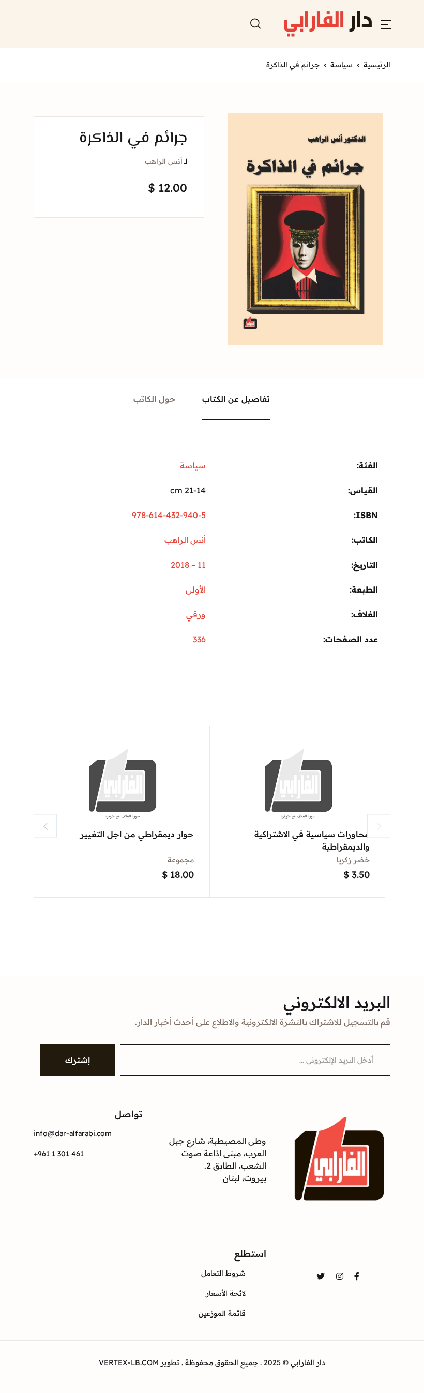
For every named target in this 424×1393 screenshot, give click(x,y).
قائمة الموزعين (222, 1313)
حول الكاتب (154, 398)
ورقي (196, 614)
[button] (386, 24)
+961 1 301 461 (59, 1153)
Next (378, 826)
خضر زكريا (353, 860)
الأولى (196, 589)
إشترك (77, 1060)
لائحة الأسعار (226, 1293)
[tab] (236, 399)
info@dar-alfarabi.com (73, 1133)
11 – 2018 (188, 564)
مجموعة (181, 860)
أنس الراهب (164, 161)
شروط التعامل (223, 1273)
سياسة (341, 64)
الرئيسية (377, 64)
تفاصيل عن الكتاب (236, 398)
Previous (45, 826)
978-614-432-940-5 (169, 515)
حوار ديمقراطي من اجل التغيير (137, 834)
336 (199, 639)
